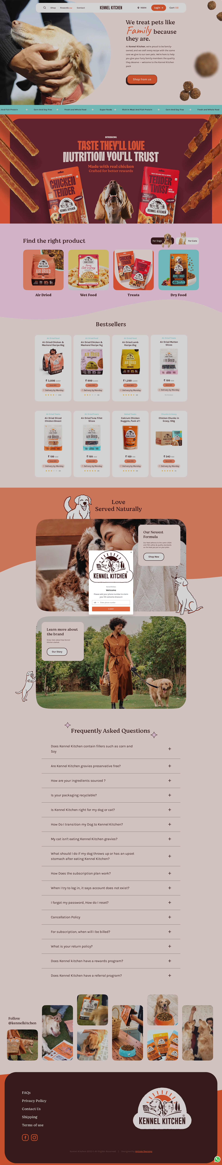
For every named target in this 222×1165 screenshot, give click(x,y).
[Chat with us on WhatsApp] (217, 1160)
